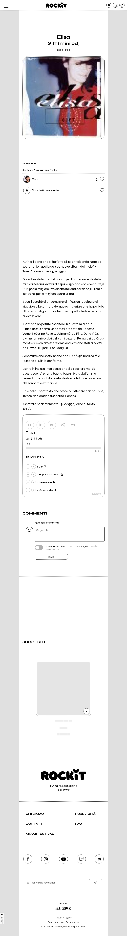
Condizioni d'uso (56, 922)
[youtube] (63, 859)
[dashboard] (122, 5)
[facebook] (27, 859)
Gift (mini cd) (34, 438)
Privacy (2, 920)
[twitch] (81, 859)
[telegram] (99, 859)
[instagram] (45, 859)
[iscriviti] (95, 882)
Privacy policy (72, 922)
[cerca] (115, 5)
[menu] (5, 5)
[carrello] (108, 5)
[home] (56, 5)
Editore (61, 905)
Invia (51, 557)
